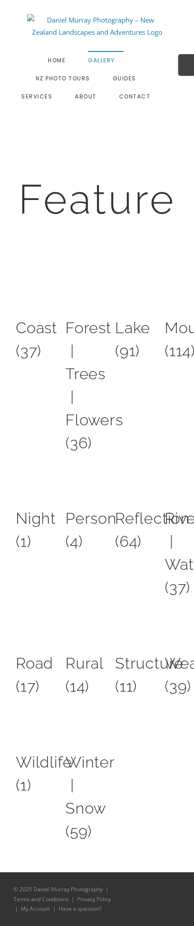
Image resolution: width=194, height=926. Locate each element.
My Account (35, 908)
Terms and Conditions (41, 899)
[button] (110, 114)
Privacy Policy (94, 899)
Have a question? (80, 908)
